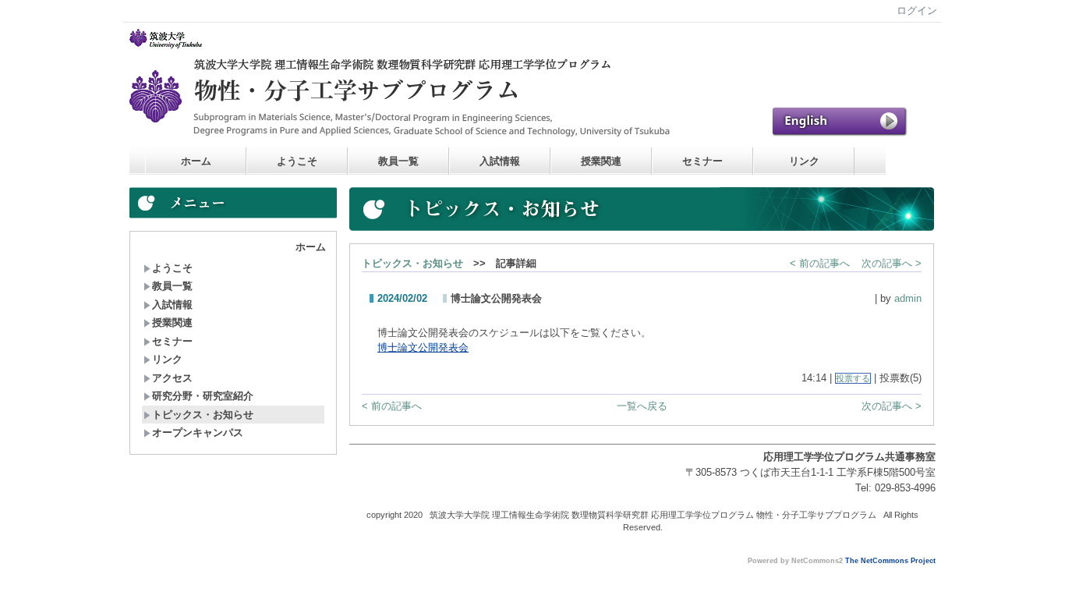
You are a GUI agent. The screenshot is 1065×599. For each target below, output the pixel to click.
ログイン (917, 10)
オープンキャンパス (197, 432)
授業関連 (601, 161)
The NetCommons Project (890, 561)
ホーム (196, 161)
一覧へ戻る (642, 406)
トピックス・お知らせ (202, 414)
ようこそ (297, 161)
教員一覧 (398, 161)
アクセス (172, 378)
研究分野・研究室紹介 (202, 396)
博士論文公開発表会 (423, 347)
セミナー (702, 161)
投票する (853, 378)
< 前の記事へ (820, 263)
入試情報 (499, 161)
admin (908, 298)
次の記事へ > (892, 263)
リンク (804, 161)
